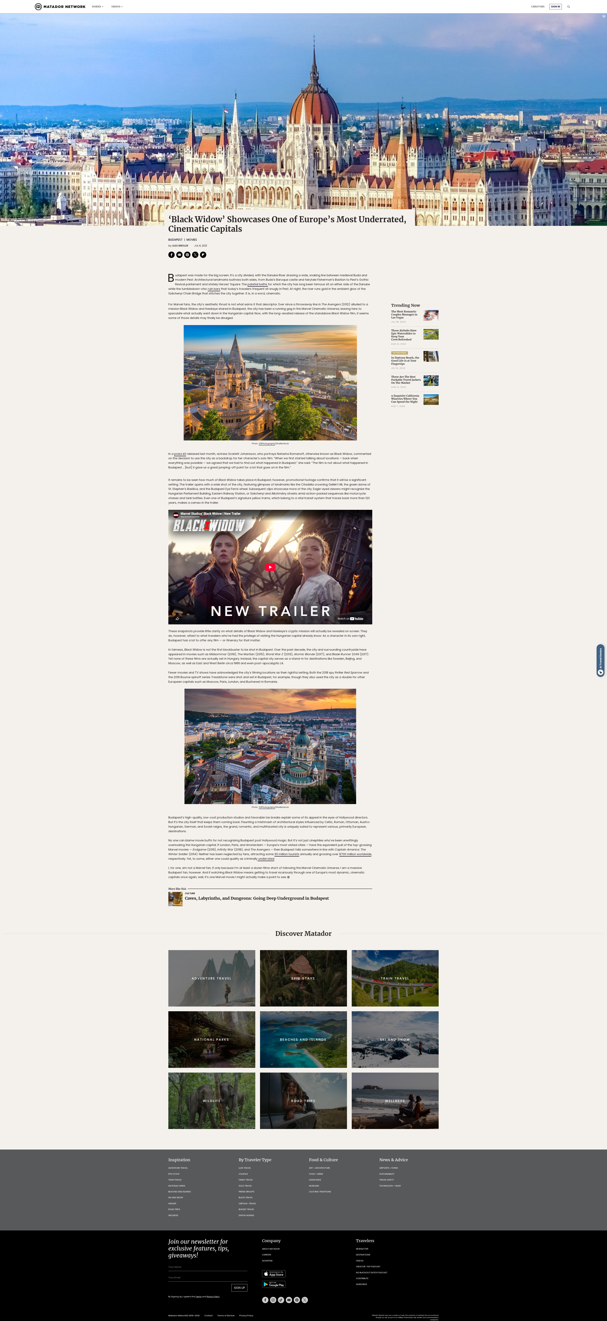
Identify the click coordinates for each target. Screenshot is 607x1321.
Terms (308, 681)
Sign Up (335, 674)
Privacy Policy (322, 681)
